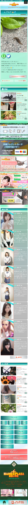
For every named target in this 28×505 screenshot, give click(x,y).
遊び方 (24, 422)
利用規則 (7, 442)
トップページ (14, 418)
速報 (2, 482)
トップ (3, 481)
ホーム (9, 7)
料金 (17, 422)
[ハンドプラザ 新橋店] (14, 4)
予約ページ (14, 452)
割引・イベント (7, 432)
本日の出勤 (8, 481)
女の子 (10, 422)
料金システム (19, 481)
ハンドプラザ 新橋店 (17, 499)
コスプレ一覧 (7, 427)
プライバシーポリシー (12, 486)
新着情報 (21, 427)
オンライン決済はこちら (14, 458)
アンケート (21, 442)
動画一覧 (21, 432)
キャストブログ (15, 7)
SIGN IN (19, 486)
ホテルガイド (21, 437)
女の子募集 (7, 437)
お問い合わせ (7, 446)
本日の (3, 422)
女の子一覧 (13, 481)
